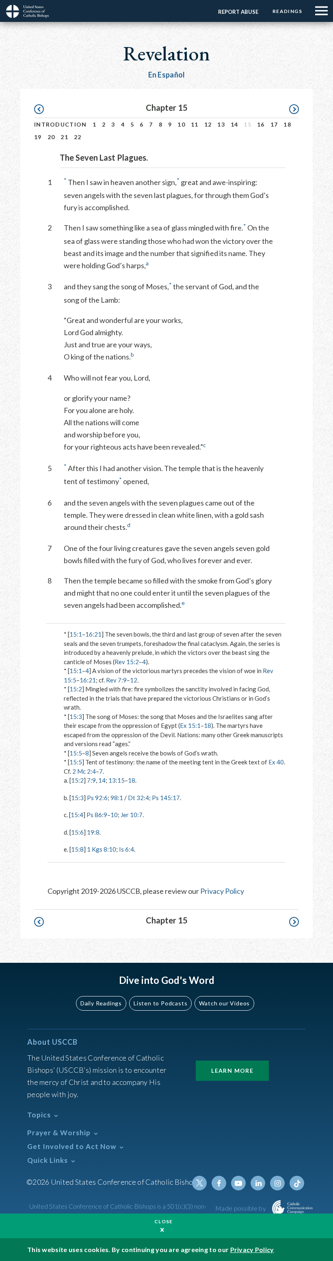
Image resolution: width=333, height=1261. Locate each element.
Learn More (232, 1070)
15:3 (75, 716)
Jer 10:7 (132, 814)
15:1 (75, 634)
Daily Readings (101, 1003)
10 (181, 124)
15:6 (77, 832)
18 (287, 124)
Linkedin (258, 1183)
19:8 (93, 832)
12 (208, 124)
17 (274, 124)
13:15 (116, 780)
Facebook (219, 1183)
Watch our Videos (224, 1003)
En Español (166, 74)
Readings (287, 11)
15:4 (77, 814)
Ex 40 (276, 762)
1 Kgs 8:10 (101, 849)
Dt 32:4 (138, 797)
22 (78, 136)
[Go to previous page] (43, 109)
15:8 (77, 849)
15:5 (75, 753)
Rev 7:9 (116, 680)
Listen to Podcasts (160, 1003)
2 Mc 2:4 (84, 771)
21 (64, 136)
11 (195, 124)
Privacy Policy (222, 891)
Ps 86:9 (96, 814)
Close (163, 1221)
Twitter (199, 1183)
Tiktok (297, 1183)
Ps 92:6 (97, 797)
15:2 (75, 689)
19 (38, 136)
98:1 (116, 797)
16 (261, 124)
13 (221, 124)
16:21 (93, 634)
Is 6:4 (126, 849)
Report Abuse (238, 12)
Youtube (238, 1183)
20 (51, 136)
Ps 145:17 (166, 797)
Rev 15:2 (127, 661)
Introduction (60, 124)
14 (234, 124)
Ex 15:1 (190, 725)
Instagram (277, 1183)
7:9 (91, 780)
